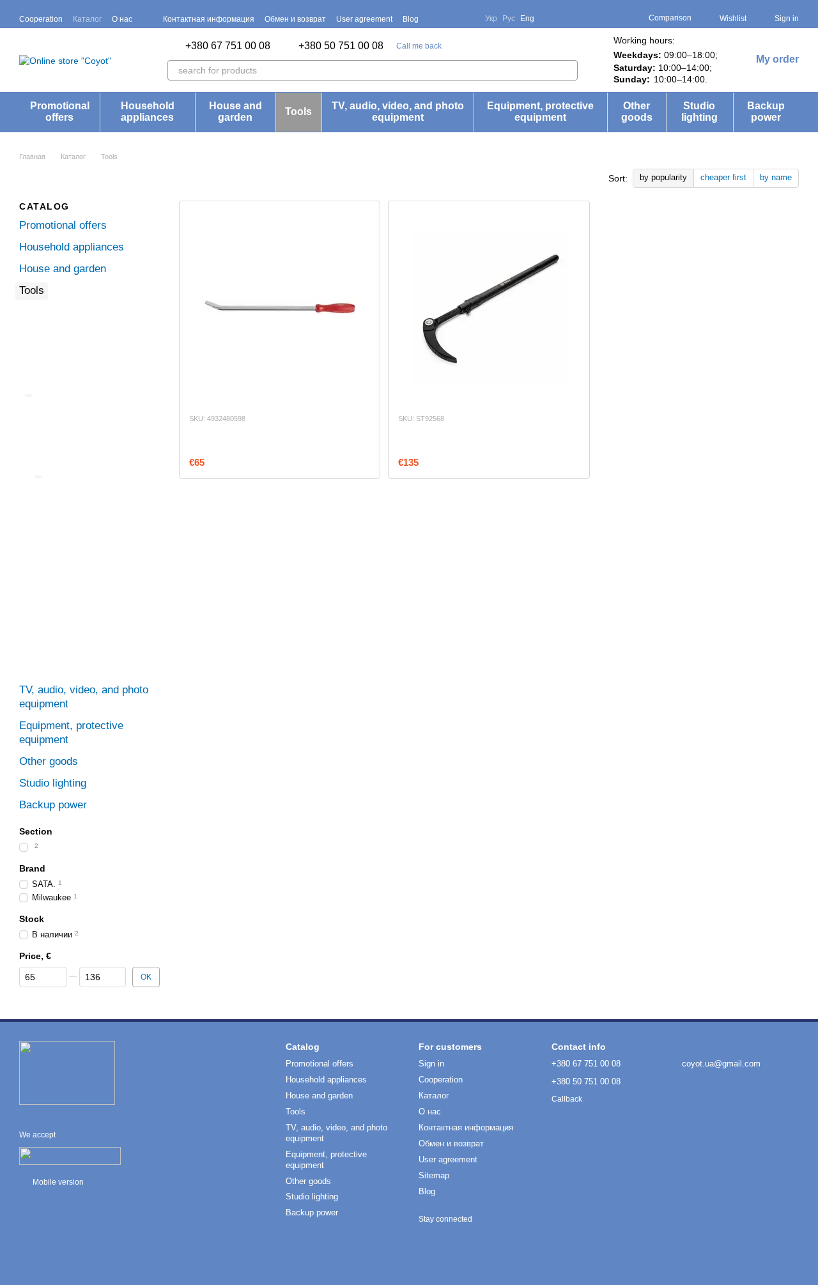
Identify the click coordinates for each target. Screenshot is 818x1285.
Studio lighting (699, 111)
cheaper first (723, 177)
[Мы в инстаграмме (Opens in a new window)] (467, 18)
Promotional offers (59, 111)
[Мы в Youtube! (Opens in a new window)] (452, 18)
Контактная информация (208, 19)
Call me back (419, 46)
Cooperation (41, 19)
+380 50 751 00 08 (340, 46)
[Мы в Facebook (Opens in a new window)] (436, 18)
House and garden (235, 111)
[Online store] (67, 1072)
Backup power (766, 111)
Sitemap (434, 1175)
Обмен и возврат (295, 19)
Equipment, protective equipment (540, 111)
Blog (411, 19)
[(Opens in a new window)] (70, 1155)
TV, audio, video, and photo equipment (398, 111)
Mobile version (57, 1182)
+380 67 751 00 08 (227, 46)
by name (776, 177)
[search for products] (567, 70)
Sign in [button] (431, 1063)
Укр (491, 18)
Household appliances (147, 111)
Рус (508, 18)
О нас (122, 19)
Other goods (636, 111)
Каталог (87, 19)
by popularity (663, 177)
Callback (567, 1099)
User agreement (364, 19)
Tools (298, 111)
